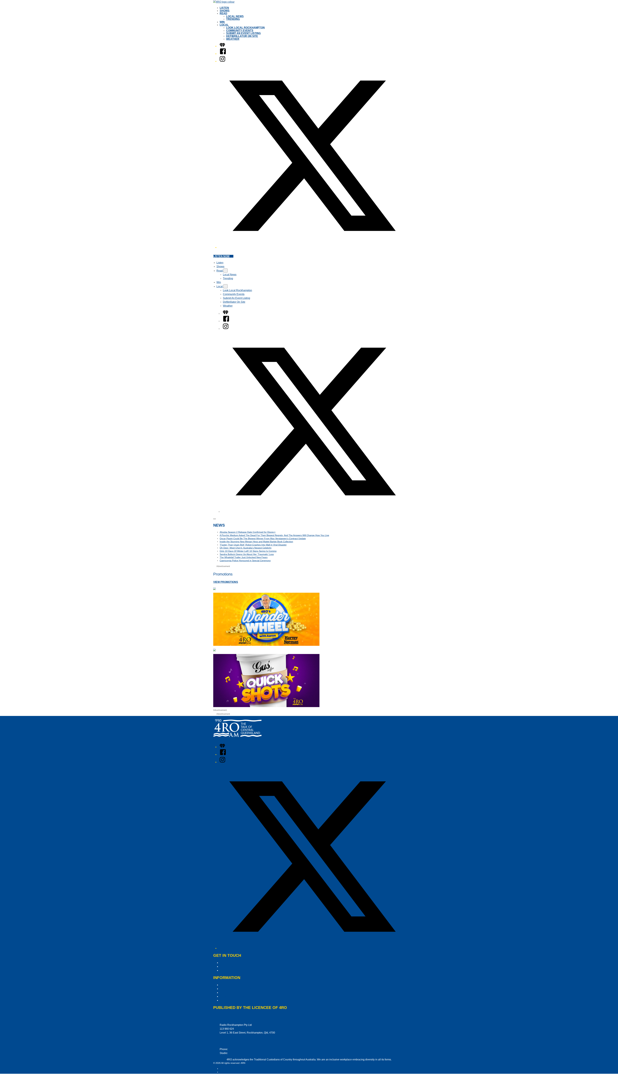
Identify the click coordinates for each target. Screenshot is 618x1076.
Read (223, 13)
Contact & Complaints (232, 962)
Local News (235, 16)
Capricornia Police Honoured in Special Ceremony (245, 560)
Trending (233, 19)
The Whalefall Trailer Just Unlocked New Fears (243, 557)
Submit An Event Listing (243, 33)
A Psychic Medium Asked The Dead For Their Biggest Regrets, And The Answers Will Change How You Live (274, 535)
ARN (222, 1068)
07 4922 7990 (236, 1053)
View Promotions (225, 582)
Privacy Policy (228, 984)
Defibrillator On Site (242, 36)
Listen (224, 7)
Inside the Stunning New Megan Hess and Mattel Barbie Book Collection (256, 541)
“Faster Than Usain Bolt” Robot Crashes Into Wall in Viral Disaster (253, 544)
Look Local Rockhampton (245, 27)
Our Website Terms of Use (234, 996)
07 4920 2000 (236, 1049)
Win (222, 22)
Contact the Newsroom (233, 970)
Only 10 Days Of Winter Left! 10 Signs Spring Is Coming (248, 551)
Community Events (239, 30)
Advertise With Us (230, 966)
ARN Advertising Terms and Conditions (242, 992)
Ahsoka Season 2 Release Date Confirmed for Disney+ (248, 532)
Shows (224, 10)
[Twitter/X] (312, 247)
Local (224, 24)
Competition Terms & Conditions (238, 988)
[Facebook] (223, 53)
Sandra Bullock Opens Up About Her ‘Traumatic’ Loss (247, 554)
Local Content (228, 1000)
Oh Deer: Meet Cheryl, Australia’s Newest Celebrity (246, 548)
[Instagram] (222, 61)
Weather (232, 39)
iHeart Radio (226, 1072)
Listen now (221, 256)
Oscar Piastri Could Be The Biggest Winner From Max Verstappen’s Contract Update (263, 538)
